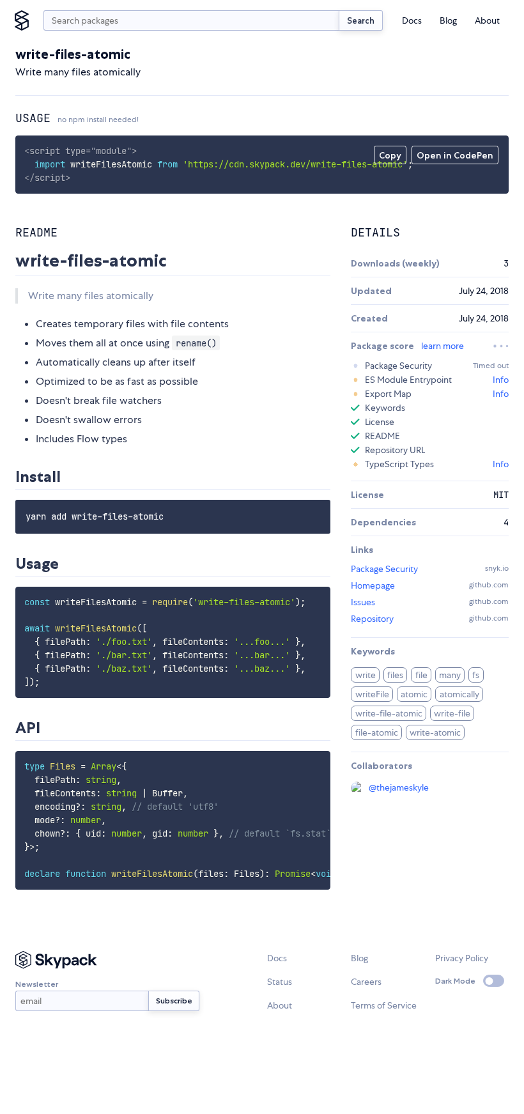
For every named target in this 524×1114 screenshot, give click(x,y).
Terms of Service (384, 1005)
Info (501, 380)
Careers (366, 981)
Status (279, 981)
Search (360, 20)
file (421, 675)
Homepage (373, 585)
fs (475, 675)
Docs (412, 20)
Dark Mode (455, 981)
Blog (448, 20)
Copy (390, 155)
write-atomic (435, 732)
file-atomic (376, 732)
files (395, 675)
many (450, 675)
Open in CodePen (455, 155)
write (365, 675)
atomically (459, 694)
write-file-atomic (388, 713)
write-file (452, 713)
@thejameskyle (399, 787)
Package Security (384, 569)
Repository (372, 618)
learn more (442, 346)
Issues (363, 602)
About (487, 20)
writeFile (372, 694)
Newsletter (36, 984)
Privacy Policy (461, 958)
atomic (414, 694)
